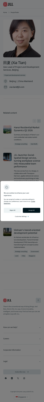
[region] (22, 201)
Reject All (12, 210)
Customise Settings (22, 216)
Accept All (32, 210)
